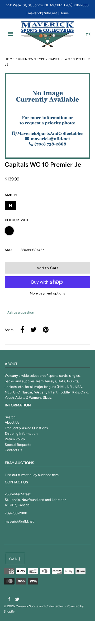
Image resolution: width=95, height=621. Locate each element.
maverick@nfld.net (42, 13)
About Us (12, 422)
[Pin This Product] (46, 330)
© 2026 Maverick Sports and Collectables (34, 606)
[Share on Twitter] (33, 330)
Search (10, 417)
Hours (64, 13)
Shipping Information (21, 434)
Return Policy (15, 439)
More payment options (47, 293)
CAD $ (15, 559)
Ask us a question (20, 312)
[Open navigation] (10, 34)
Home (10, 59)
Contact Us (13, 450)
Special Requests (18, 445)
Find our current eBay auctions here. (32, 475)
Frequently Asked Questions (26, 428)
